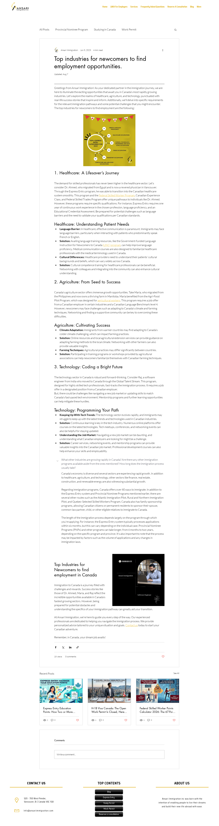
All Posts (44, 29)
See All (176, 673)
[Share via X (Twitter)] (63, 647)
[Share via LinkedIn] (70, 647)
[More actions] (162, 50)
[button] (199, 6)
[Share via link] (77, 647)
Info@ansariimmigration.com (38, 810)
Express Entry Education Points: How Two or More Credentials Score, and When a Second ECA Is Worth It (60, 710)
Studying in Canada (105, 29)
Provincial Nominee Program (71, 29)
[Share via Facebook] (55, 647)
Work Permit (129, 29)
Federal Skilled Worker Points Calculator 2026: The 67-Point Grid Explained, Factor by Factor (157, 710)
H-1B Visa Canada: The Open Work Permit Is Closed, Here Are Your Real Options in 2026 (108, 710)
